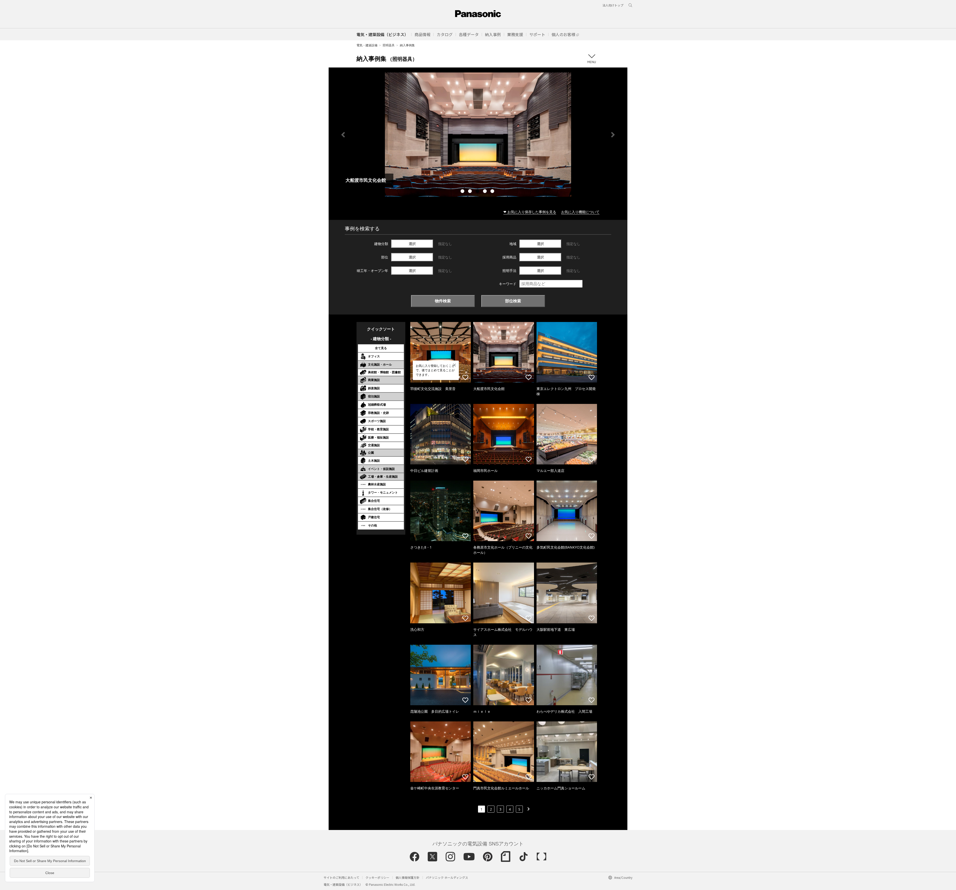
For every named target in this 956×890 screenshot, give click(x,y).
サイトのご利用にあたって (341, 877)
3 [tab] (478, 191)
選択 (412, 243)
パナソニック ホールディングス (447, 877)
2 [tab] (470, 191)
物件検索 (443, 301)
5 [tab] (492, 191)
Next (613, 135)
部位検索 (513, 301)
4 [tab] (485, 191)
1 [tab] (463, 191)
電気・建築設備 (367, 45)
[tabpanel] (478, 134)
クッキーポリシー (377, 877)
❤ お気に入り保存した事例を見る (529, 211)
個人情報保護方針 (407, 877)
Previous (343, 135)
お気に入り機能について (580, 211)
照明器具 (389, 45)
